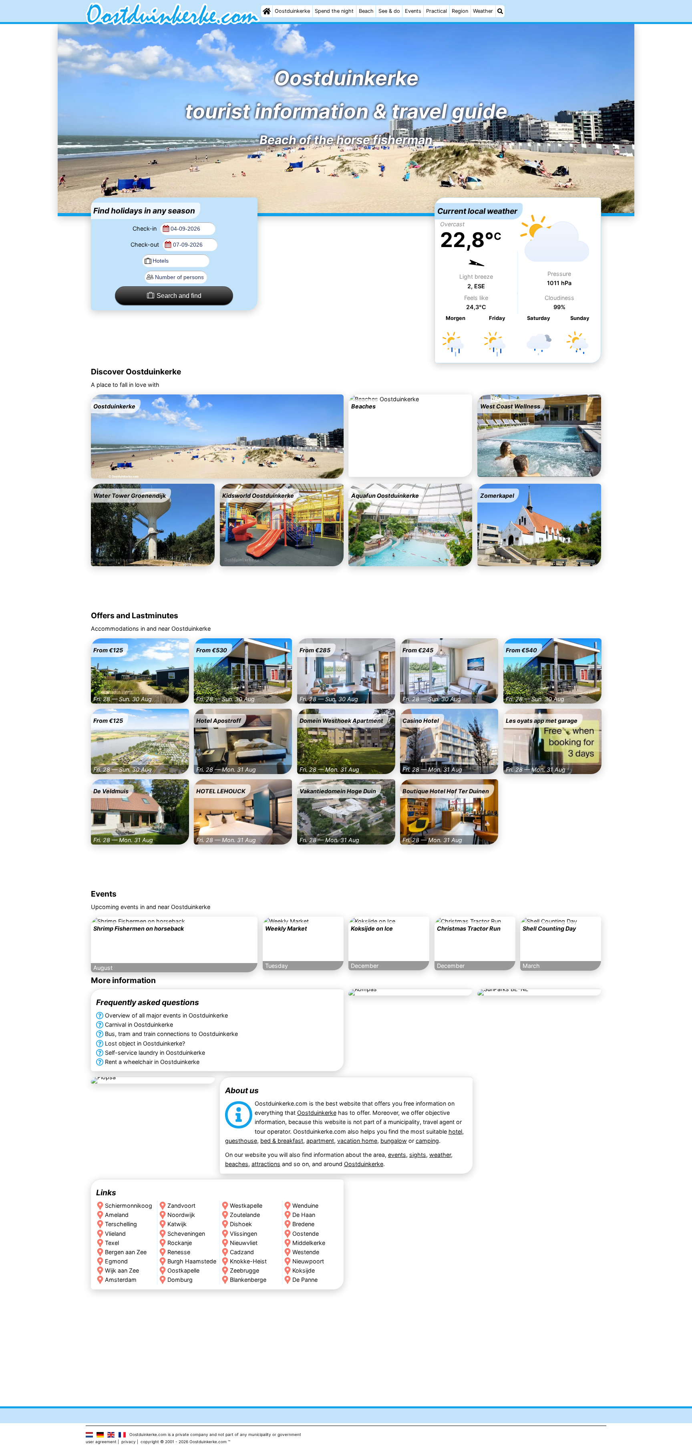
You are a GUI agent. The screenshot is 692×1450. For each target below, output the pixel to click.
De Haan (303, 1214)
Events (413, 11)
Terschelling (121, 1224)
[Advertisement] (346, 247)
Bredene (303, 1224)
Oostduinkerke (292, 11)
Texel (112, 1242)
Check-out (146, 244)
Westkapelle (246, 1205)
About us (241, 1090)
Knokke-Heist (248, 1260)
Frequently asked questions (147, 1003)
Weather (483, 11)
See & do (389, 11)
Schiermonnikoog (128, 1205)
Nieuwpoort (308, 1260)
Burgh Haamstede (191, 1260)
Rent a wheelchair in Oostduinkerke (152, 1061)
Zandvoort (181, 1205)
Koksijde (303, 1270)
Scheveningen (186, 1233)
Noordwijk (181, 1214)
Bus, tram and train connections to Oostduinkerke (171, 1034)
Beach (366, 11)
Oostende (305, 1233)
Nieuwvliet (243, 1242)
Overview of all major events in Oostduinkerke (166, 1015)
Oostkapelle (183, 1270)
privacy (128, 1441)
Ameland (117, 1214)
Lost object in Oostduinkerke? (145, 1043)
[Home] (266, 11)
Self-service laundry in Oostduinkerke (155, 1052)
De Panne (305, 1279)
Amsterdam (121, 1279)
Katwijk (177, 1224)
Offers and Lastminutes (134, 615)
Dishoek (241, 1224)
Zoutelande (245, 1214)
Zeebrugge (244, 1270)
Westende (305, 1251)
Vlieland (115, 1233)
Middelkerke (308, 1242)
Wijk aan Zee (122, 1270)
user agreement (101, 1441)
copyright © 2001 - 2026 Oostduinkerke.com (184, 1441)
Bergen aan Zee (126, 1251)
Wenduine (305, 1205)
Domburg (180, 1279)
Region (460, 11)
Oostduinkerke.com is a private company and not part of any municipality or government (215, 1434)
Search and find (179, 295)
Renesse (178, 1251)
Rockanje (179, 1242)
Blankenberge (248, 1279)
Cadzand (242, 1251)
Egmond (116, 1260)
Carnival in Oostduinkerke (139, 1025)
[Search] (500, 11)
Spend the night (334, 11)
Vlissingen (243, 1233)
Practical (436, 11)
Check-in (145, 228)
